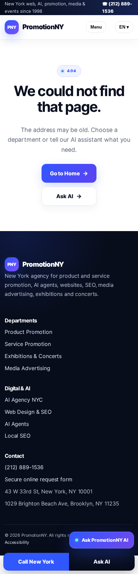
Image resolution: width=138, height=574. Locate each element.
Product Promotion (28, 331)
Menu (96, 27)
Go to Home (65, 173)
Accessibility (17, 542)
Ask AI (64, 196)
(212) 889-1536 (24, 467)
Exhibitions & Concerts (33, 356)
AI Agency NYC (24, 399)
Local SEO (17, 435)
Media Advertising (27, 368)
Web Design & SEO (28, 411)
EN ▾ (124, 27)
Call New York (36, 561)
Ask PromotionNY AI (105, 540)
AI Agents (17, 424)
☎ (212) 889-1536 (117, 7)
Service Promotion (28, 344)
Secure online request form (38, 479)
